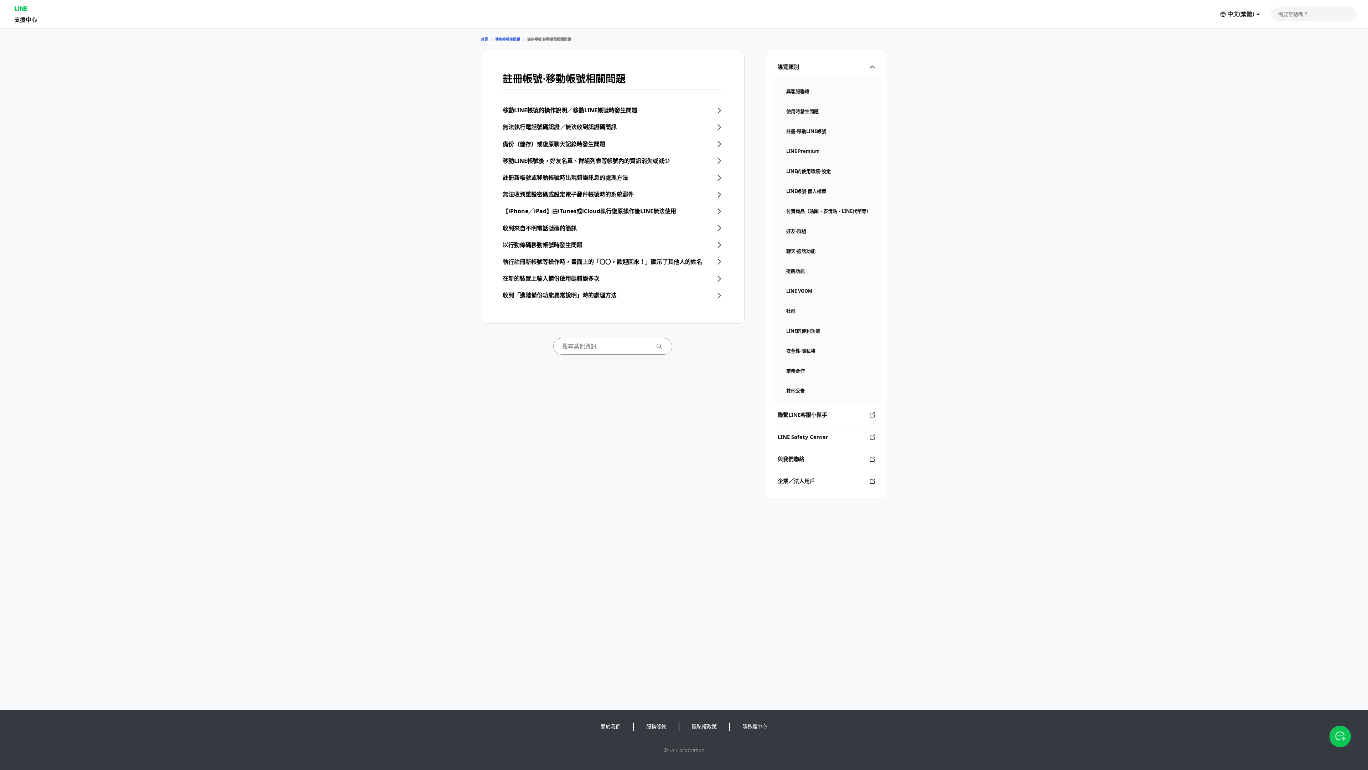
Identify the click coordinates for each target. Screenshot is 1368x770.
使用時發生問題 (507, 39)
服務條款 (656, 726)
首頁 (484, 39)
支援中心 (25, 19)
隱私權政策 (704, 726)
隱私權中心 (754, 726)
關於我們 (611, 726)
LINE (20, 8)
